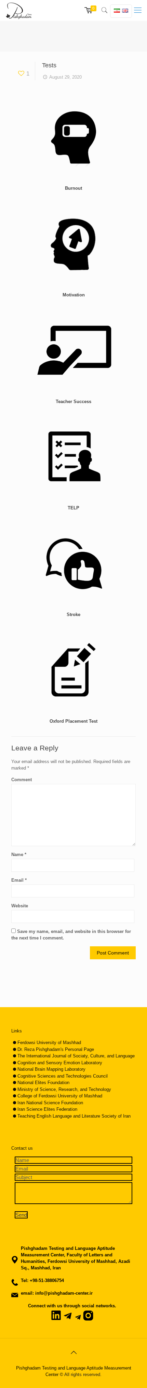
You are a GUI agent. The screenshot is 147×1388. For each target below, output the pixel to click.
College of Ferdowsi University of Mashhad (59, 1095)
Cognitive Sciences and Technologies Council (62, 1076)
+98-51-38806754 (47, 1280)
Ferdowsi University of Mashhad (49, 1042)
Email (19, 880)
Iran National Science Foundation (50, 1102)
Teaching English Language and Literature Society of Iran (74, 1116)
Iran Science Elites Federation (47, 1109)
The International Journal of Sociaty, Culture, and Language (76, 1055)
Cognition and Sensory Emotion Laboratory (59, 1062)
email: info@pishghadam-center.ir (57, 1293)
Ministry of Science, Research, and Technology (64, 1089)
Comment (21, 779)
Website (19, 905)
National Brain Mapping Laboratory (51, 1069)
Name (18, 854)
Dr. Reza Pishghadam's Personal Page (55, 1049)
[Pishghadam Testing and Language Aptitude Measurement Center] (18, 10)
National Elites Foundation (43, 1082)
